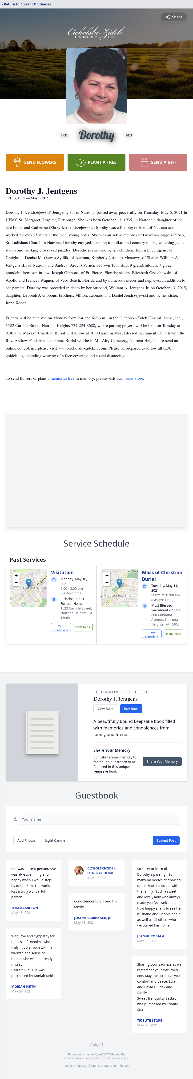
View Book (105, 708)
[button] (29, 583)
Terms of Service (109, 1058)
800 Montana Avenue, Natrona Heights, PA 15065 (165, 619)
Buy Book (131, 708)
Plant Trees (82, 627)
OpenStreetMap (101, 1066)
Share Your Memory (162, 761)
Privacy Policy (83, 1058)
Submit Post (166, 840)
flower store (133, 378)
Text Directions (61, 627)
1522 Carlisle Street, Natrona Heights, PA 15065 (76, 613)
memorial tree (62, 378)
